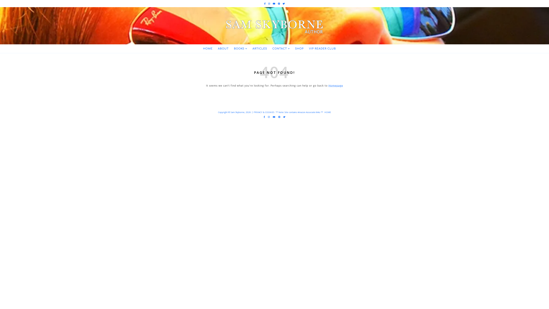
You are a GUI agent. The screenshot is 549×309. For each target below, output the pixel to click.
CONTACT (279, 48)
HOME (208, 48)
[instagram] (269, 3)
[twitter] (284, 3)
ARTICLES (259, 48)
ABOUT (223, 48)
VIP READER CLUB (322, 48)
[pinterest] (279, 3)
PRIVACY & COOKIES (264, 112)
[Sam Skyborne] (274, 24)
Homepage (335, 85)
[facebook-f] (265, 3)
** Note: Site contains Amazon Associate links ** (299, 112)
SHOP (299, 48)
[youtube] (274, 3)
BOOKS (239, 48)
